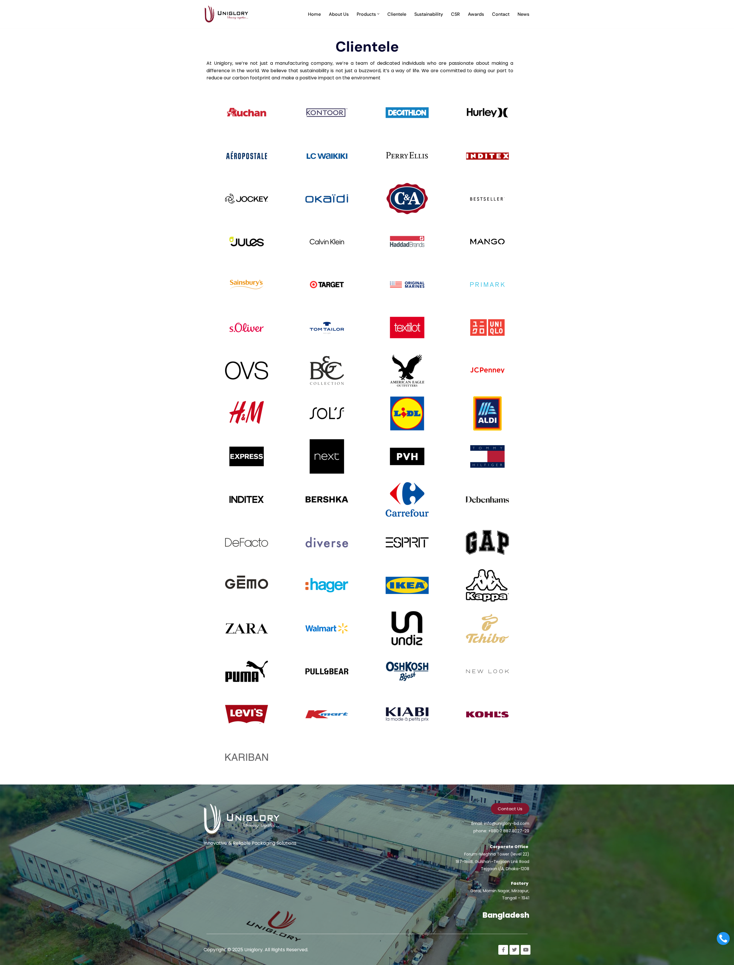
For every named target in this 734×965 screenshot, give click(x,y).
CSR (455, 14)
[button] (378, 14)
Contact (500, 14)
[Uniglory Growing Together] (228, 14)
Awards (476, 14)
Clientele (396, 14)
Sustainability (428, 14)
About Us (339, 14)
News (523, 14)
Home (314, 14)
